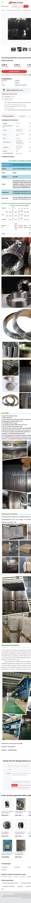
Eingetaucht (20, 886)
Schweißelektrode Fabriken (9, 886)
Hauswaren (4, 869)
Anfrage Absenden (14, 71)
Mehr (2, 889)
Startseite (3, 10)
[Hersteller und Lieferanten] (15, 2)
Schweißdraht (4, 867)
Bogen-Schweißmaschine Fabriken (10, 883)
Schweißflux (17, 867)
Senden (15, 785)
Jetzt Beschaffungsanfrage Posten (20, 787)
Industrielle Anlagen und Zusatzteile (14, 10)
